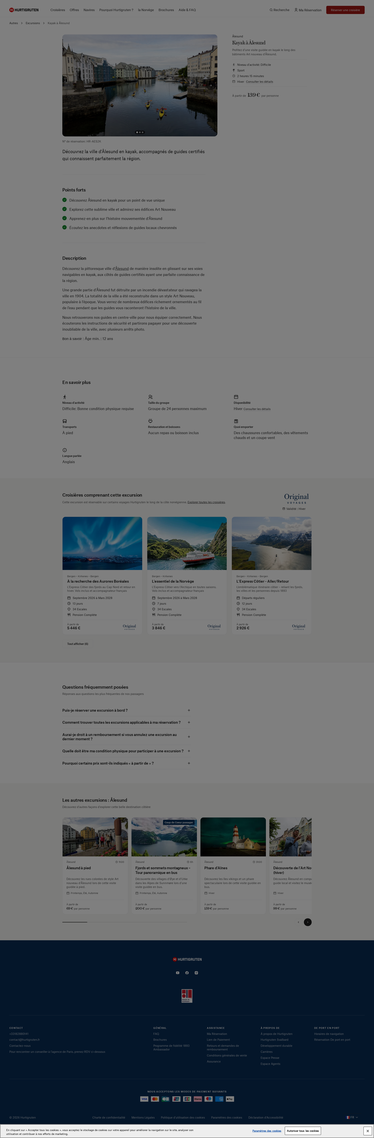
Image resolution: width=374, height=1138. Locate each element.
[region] (187, 1131)
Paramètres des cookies (266, 1130)
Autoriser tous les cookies (303, 1130)
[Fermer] (367, 1131)
